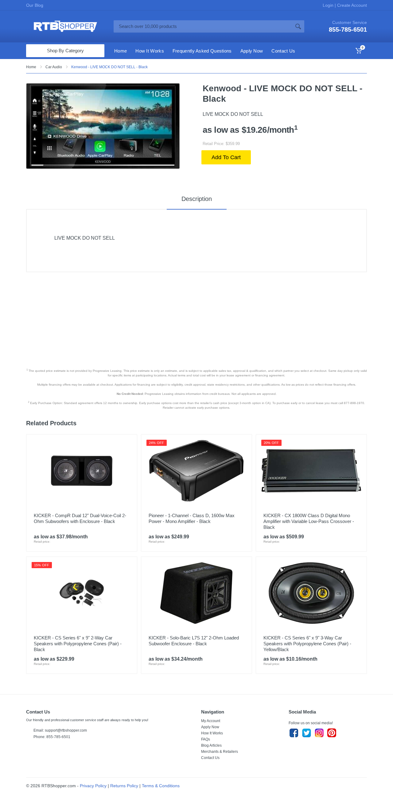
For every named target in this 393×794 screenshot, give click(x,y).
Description (196, 198)
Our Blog (34, 5)
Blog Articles (211, 745)
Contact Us (210, 758)
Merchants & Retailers (219, 751)
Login (329, 5)
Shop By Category (65, 50)
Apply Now (210, 727)
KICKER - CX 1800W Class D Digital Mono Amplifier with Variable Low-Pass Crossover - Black (308, 521)
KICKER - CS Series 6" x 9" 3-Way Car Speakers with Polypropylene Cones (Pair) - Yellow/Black (307, 643)
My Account (210, 721)
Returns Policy (124, 785)
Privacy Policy (93, 785)
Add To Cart (226, 157)
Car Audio (53, 67)
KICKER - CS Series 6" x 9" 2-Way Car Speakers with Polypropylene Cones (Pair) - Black (78, 643)
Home (31, 67)
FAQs (205, 739)
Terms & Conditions (161, 785)
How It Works (212, 733)
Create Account (351, 5)
